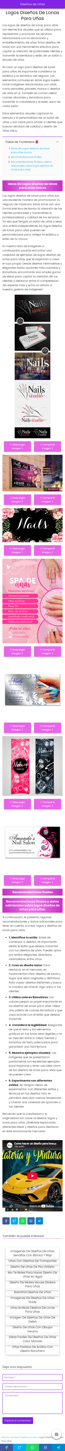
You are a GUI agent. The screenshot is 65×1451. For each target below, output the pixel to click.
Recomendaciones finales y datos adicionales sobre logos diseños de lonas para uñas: (32, 165)
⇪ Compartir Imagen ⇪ (47, 446)
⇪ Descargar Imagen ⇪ (17, 446)
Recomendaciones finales (26, 157)
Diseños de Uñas (32, 4)
